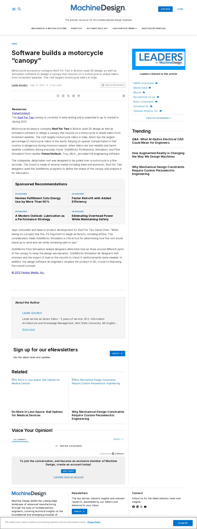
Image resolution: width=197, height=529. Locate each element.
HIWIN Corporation (143, 83)
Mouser (137, 92)
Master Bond (140, 87)
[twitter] (68, 95)
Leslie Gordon (20, 85)
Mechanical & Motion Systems (49, 28)
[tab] (20, 439)
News (14, 44)
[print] (123, 95)
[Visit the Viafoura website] (117, 453)
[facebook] (58, 95)
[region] (68, 446)
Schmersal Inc (141, 106)
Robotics (76, 28)
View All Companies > (158, 117)
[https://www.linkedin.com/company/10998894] (137, 506)
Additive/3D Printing (154, 28)
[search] (19, 9)
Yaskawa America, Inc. (145, 110)
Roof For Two (26, 117)
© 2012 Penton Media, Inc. (28, 272)
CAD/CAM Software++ (124, 28)
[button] (14, 9)
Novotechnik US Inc (144, 97)
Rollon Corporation (143, 101)
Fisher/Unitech (21, 113)
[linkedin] (63, 95)
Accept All (182, 523)
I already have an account (68, 477)
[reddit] (73, 95)
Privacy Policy (94, 522)
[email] (78, 95)
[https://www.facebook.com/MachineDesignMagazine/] (133, 506)
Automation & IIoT (97, 28)
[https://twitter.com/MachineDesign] (141, 506)
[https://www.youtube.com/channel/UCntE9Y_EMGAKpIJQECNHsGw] (145, 506)
